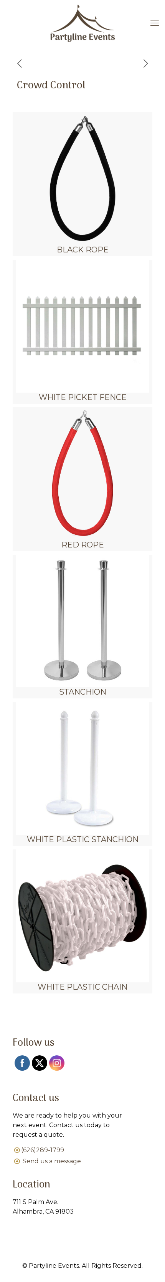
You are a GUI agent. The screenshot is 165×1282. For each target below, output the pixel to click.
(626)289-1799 (42, 1150)
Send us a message (52, 1161)
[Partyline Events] (82, 23)
